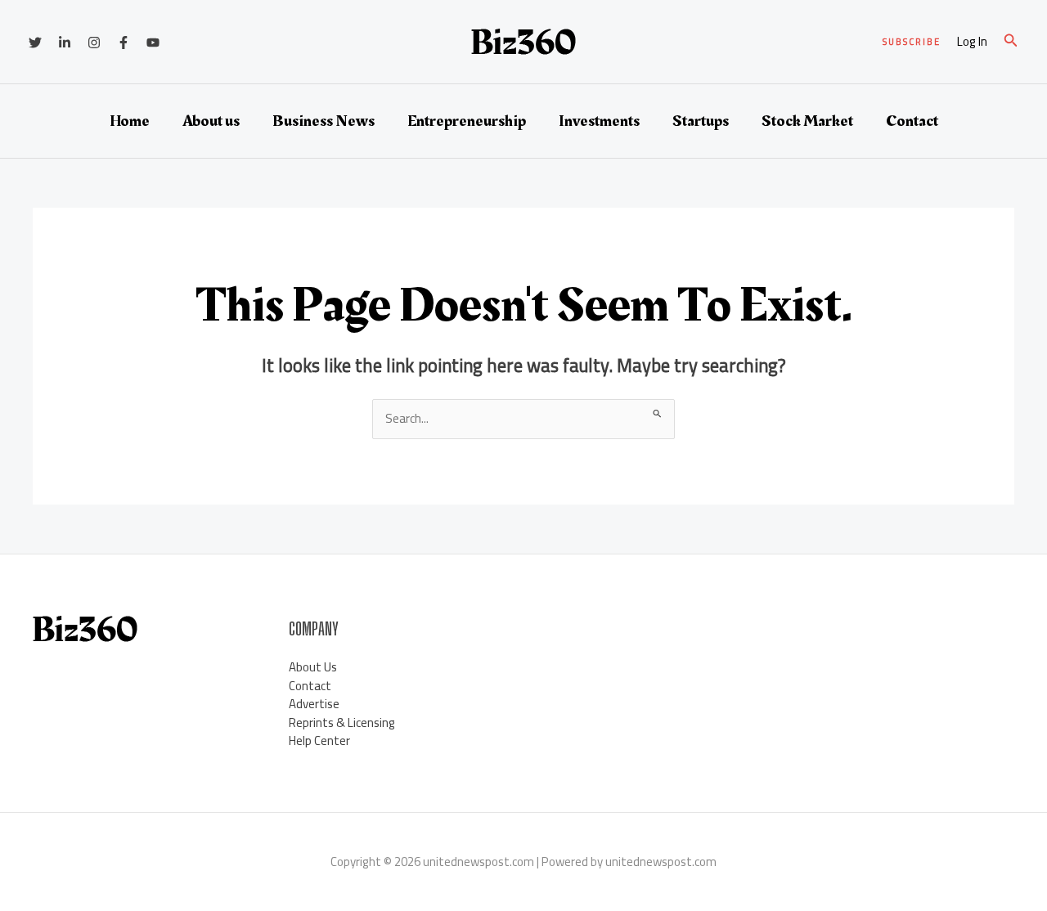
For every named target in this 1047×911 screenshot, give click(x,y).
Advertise (314, 704)
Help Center (319, 740)
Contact (912, 121)
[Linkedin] (64, 42)
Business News (323, 121)
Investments (599, 121)
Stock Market (807, 121)
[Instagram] (94, 42)
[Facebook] (123, 42)
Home (130, 121)
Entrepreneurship (466, 121)
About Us (313, 667)
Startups (700, 121)
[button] (912, 42)
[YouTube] (153, 42)
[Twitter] (35, 42)
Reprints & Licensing (342, 722)
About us (211, 121)
